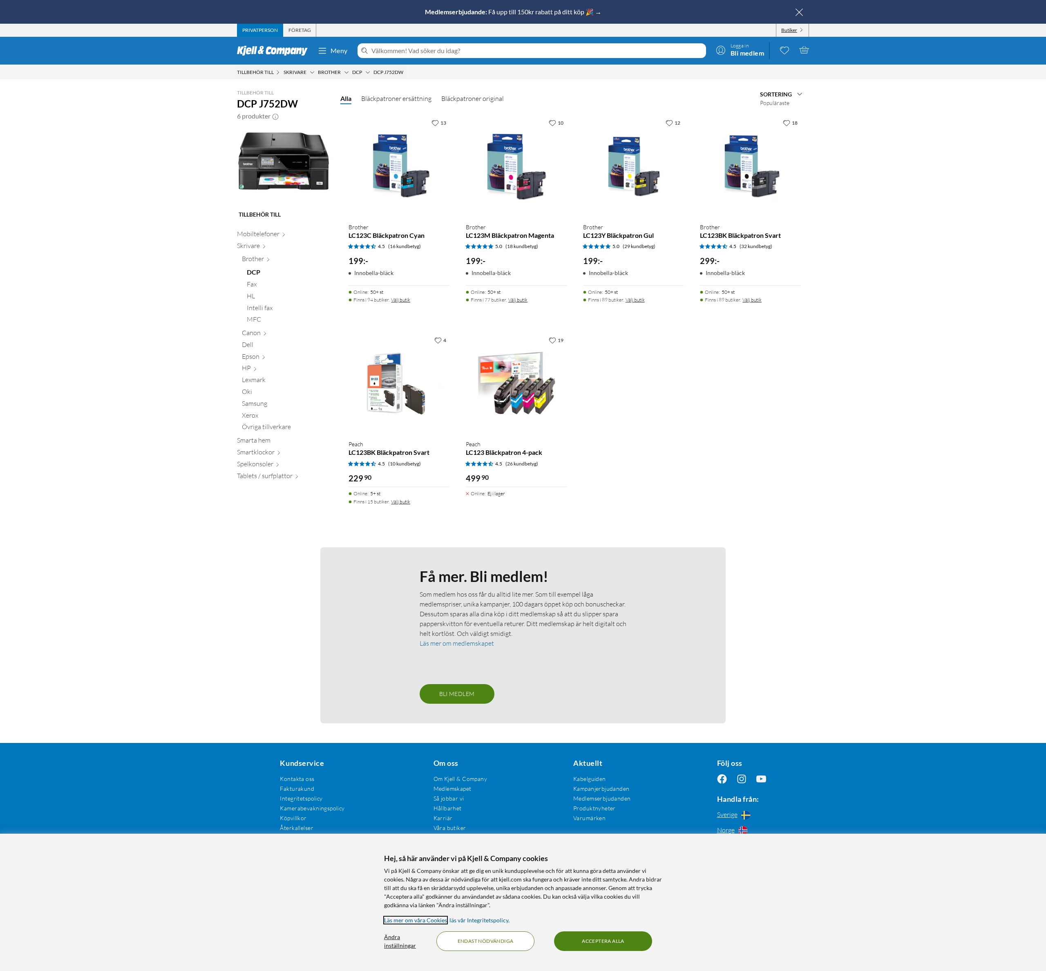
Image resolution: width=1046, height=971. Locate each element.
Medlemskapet (453, 788)
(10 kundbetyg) (404, 464)
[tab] (260, 30)
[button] (275, 116)
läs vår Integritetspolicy (478, 920)
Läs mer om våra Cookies (415, 920)
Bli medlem (457, 693)
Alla (345, 98)
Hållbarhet (448, 808)
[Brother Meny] (346, 72)
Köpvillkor (293, 817)
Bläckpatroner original (472, 98)
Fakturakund (297, 788)
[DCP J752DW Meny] (406, 72)
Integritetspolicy (301, 798)
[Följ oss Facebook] (722, 779)
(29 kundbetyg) (639, 246)
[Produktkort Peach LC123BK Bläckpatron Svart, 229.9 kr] (399, 383)
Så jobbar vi (449, 798)
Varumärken (589, 817)
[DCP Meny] (368, 72)
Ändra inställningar (400, 941)
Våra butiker (450, 827)
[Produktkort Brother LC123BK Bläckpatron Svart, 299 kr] (750, 165)
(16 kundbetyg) (404, 246)
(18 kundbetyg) (521, 246)
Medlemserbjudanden (602, 798)
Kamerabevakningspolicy (312, 808)
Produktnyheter (594, 808)
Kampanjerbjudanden (601, 788)
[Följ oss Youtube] (761, 779)
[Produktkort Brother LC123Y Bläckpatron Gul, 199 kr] (633, 165)
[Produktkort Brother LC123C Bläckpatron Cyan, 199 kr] (399, 165)
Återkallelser (296, 827)
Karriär (443, 817)
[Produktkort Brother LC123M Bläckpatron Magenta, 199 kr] (516, 165)
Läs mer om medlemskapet (457, 643)
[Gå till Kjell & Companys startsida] (275, 51)
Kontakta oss (297, 778)
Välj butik (400, 300)
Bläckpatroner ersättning (396, 98)
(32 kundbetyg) (756, 246)
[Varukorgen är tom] (804, 50)
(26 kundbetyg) (521, 464)
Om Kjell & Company (460, 778)
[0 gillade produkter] (784, 50)
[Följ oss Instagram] (742, 779)
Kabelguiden (589, 778)
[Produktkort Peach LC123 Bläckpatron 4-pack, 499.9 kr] (516, 383)
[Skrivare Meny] (312, 72)
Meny (339, 50)
